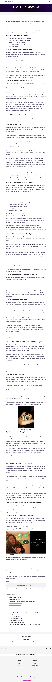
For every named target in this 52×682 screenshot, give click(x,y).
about (16, 162)
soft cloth (31, 40)
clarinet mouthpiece (30, 244)
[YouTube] (26, 677)
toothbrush (18, 206)
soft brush (24, 365)
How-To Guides (25, 9)
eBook (34, 663)
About (19, 663)
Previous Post (3, 648)
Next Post (49, 648)
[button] (49, 2)
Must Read (35, 671)
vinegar (11, 114)
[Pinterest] (30, 677)
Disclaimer (19, 671)
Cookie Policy (19, 669)
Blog (35, 669)
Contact (19, 665)
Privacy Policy (19, 667)
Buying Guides (35, 665)
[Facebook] (17, 677)
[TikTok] (34, 677)
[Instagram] (22, 677)
